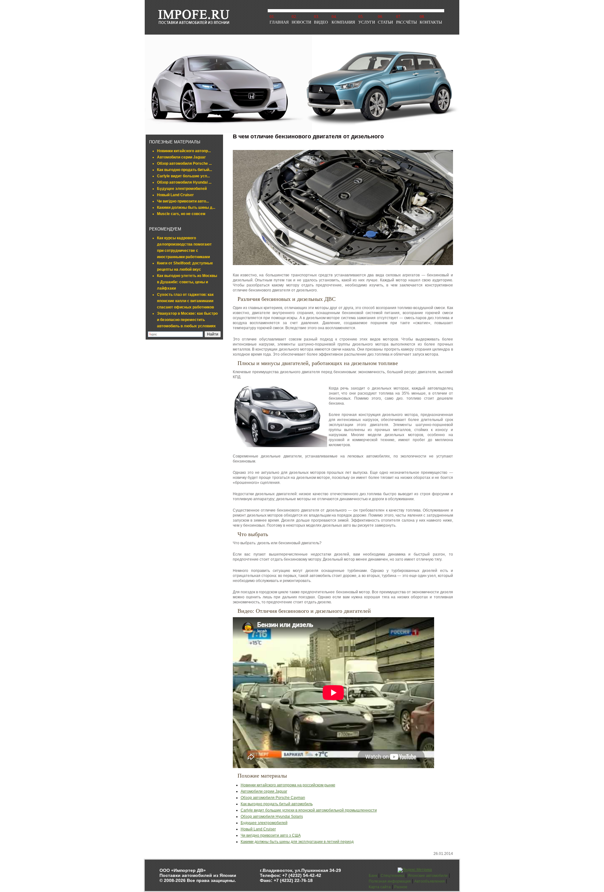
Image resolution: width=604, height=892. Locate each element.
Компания (343, 22)
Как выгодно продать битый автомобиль (277, 804)
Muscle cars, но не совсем (181, 214)
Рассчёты (406, 22)
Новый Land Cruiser (175, 195)
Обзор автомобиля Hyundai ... (184, 182)
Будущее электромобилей (182, 188)
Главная (279, 22)
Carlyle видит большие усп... (183, 176)
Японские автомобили (428, 875)
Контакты (431, 22)
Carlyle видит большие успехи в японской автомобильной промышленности (309, 810)
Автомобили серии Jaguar (181, 157)
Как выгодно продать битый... (184, 170)
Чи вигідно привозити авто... (183, 201)
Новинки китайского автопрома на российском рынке (288, 785)
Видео (321, 22)
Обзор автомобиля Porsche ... (184, 163)
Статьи (385, 22)
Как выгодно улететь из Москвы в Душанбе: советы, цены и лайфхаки (187, 282)
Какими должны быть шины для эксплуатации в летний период (297, 841)
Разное (400, 887)
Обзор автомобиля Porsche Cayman (273, 797)
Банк (373, 875)
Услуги (366, 22)
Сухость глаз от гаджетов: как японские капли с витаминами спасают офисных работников (185, 300)
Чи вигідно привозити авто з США (271, 835)
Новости (301, 22)
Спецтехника (392, 875)
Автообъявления (429, 881)
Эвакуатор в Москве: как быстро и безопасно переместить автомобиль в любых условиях (187, 319)
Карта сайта (380, 887)
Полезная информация (390, 881)
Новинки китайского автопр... (184, 151)
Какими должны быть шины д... (186, 207)
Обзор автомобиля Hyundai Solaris (272, 816)
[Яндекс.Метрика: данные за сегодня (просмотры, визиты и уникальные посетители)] (415, 870)
